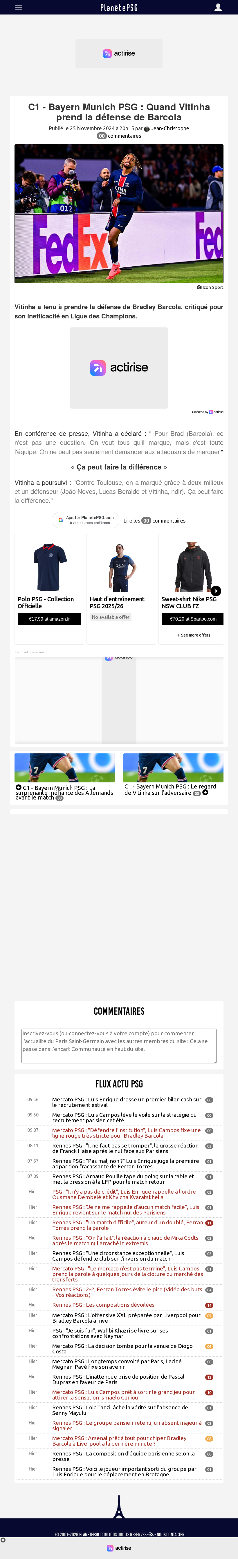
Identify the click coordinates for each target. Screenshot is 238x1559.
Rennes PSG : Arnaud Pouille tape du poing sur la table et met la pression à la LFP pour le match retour (123, 1179)
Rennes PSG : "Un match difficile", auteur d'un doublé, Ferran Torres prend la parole (127, 1225)
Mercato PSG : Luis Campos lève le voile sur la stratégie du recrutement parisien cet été (124, 1117)
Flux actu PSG (119, 1084)
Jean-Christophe (169, 128)
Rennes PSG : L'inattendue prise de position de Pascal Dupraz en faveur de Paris (118, 1379)
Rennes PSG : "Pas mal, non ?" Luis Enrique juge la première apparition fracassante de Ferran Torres (125, 1164)
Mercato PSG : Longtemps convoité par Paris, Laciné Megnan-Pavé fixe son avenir (117, 1364)
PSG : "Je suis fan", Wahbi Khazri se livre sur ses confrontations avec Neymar (110, 1333)
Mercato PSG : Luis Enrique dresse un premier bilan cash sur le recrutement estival (126, 1102)
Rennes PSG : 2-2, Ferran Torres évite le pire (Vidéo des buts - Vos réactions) (127, 1292)
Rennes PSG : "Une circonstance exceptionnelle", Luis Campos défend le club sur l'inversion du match (118, 1256)
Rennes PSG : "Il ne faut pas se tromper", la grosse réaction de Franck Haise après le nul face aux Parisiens (125, 1148)
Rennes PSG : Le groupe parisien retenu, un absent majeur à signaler (127, 1425)
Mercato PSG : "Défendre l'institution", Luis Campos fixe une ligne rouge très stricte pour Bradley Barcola (126, 1133)
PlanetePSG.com (93, 1534)
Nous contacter (171, 1534)
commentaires (120, 136)
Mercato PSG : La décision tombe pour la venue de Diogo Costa (122, 1349)
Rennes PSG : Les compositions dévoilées (103, 1304)
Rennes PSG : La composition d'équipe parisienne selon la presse (123, 1456)
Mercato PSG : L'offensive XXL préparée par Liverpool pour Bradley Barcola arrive (126, 1318)
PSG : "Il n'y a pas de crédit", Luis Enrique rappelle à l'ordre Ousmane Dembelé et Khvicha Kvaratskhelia (124, 1194)
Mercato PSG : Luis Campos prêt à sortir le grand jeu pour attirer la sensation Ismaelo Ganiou (123, 1395)
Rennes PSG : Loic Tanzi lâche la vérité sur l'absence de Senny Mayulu (120, 1410)
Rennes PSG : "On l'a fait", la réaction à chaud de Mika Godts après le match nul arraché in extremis (125, 1240)
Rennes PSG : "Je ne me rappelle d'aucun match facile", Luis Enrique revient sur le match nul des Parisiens (125, 1210)
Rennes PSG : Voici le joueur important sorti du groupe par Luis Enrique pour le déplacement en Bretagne (124, 1472)
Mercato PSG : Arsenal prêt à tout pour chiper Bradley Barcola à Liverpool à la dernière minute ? (119, 1441)
